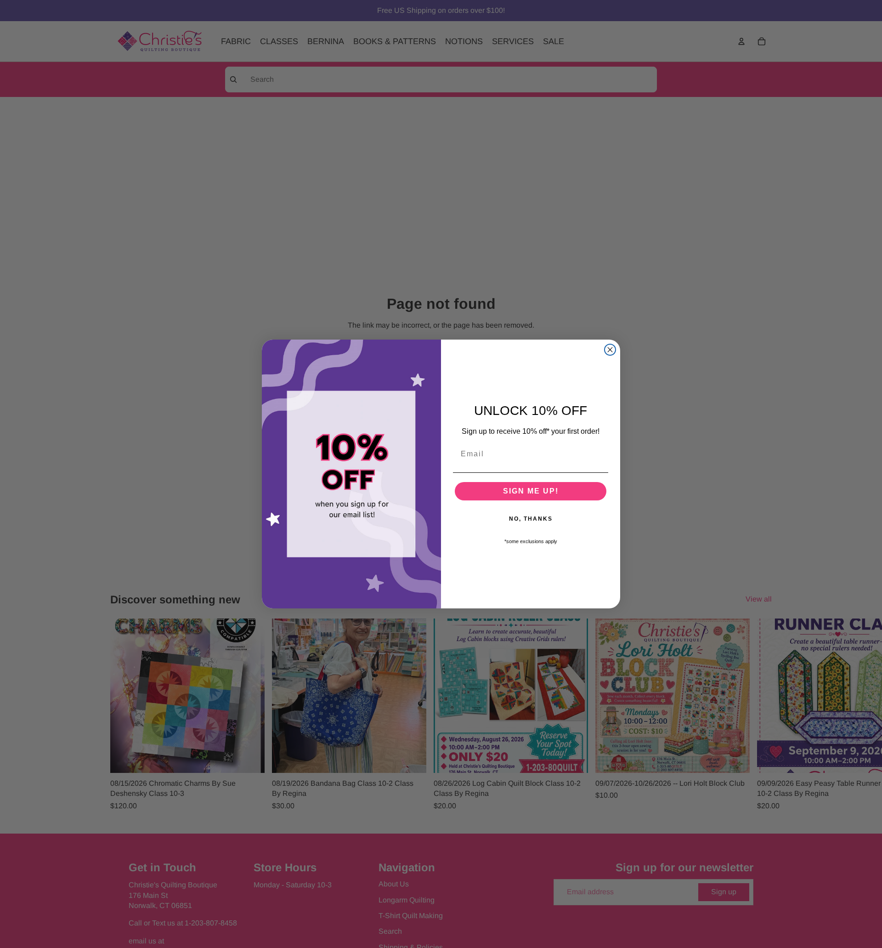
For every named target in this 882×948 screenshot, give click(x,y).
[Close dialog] (610, 349)
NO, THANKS (531, 519)
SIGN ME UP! (531, 491)
